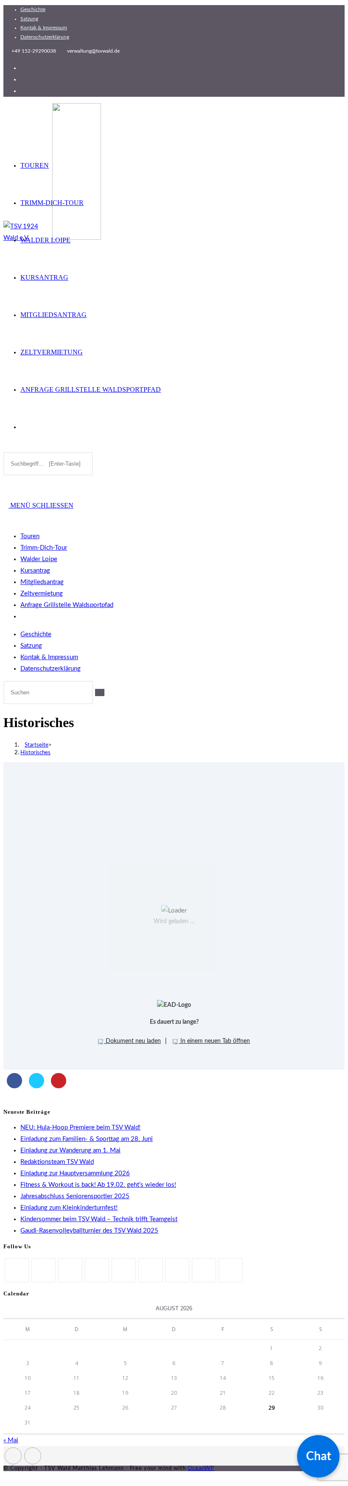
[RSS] (231, 1270)
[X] (17, 1270)
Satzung (29, 18)
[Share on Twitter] (36, 1085)
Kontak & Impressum (43, 27)
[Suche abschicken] (100, 692)
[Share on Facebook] (14, 1085)
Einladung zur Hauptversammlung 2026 (75, 1173)
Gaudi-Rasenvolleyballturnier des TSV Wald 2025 (89, 1231)
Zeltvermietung (41, 593)
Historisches (35, 753)
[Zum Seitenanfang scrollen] (5, 1477)
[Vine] (177, 1270)
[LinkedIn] (97, 1270)
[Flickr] (150, 1270)
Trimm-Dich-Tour (43, 548)
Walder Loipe (38, 559)
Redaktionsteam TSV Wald (57, 1162)
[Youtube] (204, 1270)
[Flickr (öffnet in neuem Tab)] (22, 91)
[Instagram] (70, 1270)
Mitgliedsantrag (42, 582)
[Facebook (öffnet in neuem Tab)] (22, 68)
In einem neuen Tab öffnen (214, 1041)
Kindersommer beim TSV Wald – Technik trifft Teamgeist (98, 1219)
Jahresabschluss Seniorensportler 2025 (74, 1196)
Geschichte (32, 9)
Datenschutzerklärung (44, 36)
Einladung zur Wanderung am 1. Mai (70, 1150)
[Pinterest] (124, 1270)
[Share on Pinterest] (58, 1085)
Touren (29, 536)
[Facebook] (43, 1270)
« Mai (10, 1440)
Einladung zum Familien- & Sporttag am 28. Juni (86, 1139)
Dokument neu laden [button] (132, 1041)
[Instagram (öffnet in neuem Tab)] (22, 79)
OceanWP (201, 1468)
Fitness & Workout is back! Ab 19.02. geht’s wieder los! (98, 1185)
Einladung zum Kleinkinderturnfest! (69, 1208)
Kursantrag (35, 570)
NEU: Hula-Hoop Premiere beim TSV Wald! (80, 1127)
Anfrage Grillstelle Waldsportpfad (66, 605)
